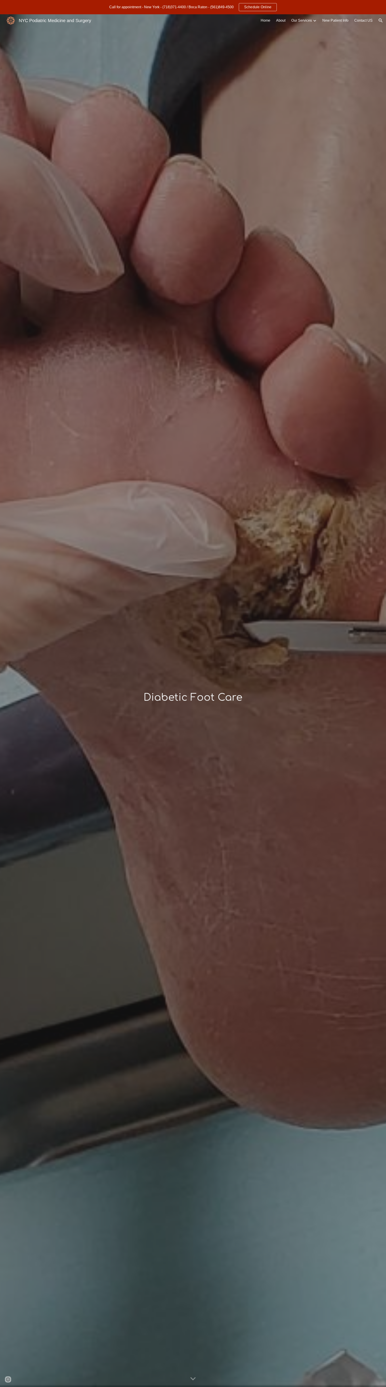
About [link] (280, 20)
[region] (193, 7)
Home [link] (265, 20)
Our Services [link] (301, 20)
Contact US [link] (363, 20)
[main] (193, 697)
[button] (380, 20)
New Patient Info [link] (335, 20)
